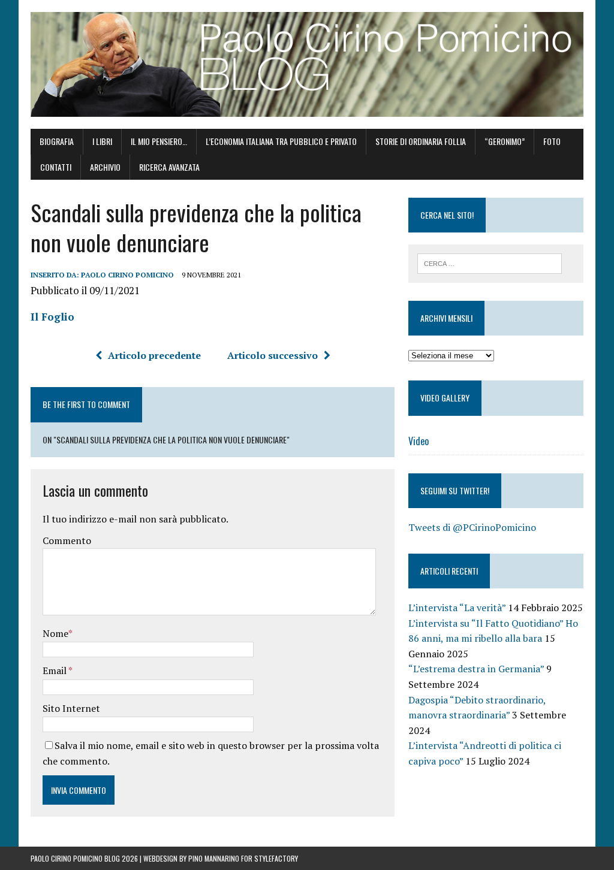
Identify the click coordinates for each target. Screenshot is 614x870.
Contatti (55, 167)
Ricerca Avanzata (169, 167)
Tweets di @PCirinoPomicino (472, 527)
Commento (67, 540)
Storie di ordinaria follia (420, 141)
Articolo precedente (154, 355)
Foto (552, 141)
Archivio (105, 167)
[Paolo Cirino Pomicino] (307, 64)
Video (418, 441)
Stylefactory (276, 858)
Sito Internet (71, 708)
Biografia (57, 141)
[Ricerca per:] (489, 262)
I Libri (102, 141)
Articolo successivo (272, 355)
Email (55, 670)
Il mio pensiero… (159, 141)
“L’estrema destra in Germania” (476, 668)
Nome (55, 633)
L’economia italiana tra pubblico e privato (281, 141)
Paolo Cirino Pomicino (127, 274)
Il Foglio (52, 317)
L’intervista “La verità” (456, 607)
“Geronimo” (504, 141)
